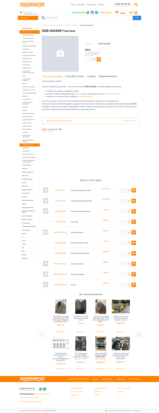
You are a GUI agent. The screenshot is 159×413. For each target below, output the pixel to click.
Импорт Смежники (27, 200)
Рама (24, 76)
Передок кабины (28, 116)
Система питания (28, 38)
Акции (73, 4)
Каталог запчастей (62, 4)
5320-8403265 (60, 243)
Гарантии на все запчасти (28, 397)
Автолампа (26, 151)
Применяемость (108, 76)
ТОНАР (24, 233)
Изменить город (129, 120)
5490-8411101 (60, 190)
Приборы (25, 96)
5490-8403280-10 (60, 285)
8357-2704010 (82, 359)
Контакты (100, 4)
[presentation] (41, 334)
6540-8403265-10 (60, 232)
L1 (22, 237)
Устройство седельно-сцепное (28, 72)
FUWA (24, 244)
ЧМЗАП (24, 255)
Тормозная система (29, 90)
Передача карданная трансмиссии (29, 161)
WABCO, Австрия (27, 219)
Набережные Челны (30, 13)
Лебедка (25, 107)
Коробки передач (27, 179)
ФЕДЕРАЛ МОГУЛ (27, 190)
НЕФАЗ (24, 204)
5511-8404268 (60, 222)
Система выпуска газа (28, 42)
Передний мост (27, 61)
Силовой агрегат (27, 28)
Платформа (26, 148)
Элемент (24, 197)
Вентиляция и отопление (27, 136)
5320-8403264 (60, 253)
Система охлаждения (29, 46)
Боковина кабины (28, 119)
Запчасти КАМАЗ (27, 32)
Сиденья (25, 132)
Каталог (23, 18)
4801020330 (102, 359)
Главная (45, 25)
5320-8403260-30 (60, 274)
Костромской (26, 193)
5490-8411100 (60, 201)
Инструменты (27, 99)
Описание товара (52, 76)
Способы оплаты (74, 76)
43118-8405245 (60, 211)
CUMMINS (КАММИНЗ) (29, 226)
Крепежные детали (28, 154)
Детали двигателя (28, 35)
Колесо (25, 83)
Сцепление (26, 49)
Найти (137, 18)
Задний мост (27, 65)
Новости (121, 379)
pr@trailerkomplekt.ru (112, 94)
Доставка (81, 4)
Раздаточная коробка (29, 55)
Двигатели (25, 175)
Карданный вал (27, 58)
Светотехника (26, 230)
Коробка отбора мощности (28, 103)
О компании (91, 4)
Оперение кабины (28, 144)
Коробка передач (28, 52)
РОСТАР (24, 182)
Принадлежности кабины (28, 141)
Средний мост (27, 68)
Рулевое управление (29, 87)
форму (78, 94)
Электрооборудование (30, 93)
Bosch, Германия (27, 216)
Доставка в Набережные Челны (60, 121)
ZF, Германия (26, 223)
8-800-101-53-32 (122, 4)
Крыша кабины (27, 126)
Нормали (24, 168)
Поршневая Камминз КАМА (28, 211)
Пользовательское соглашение (30, 401)
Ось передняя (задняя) (29, 157)
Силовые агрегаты (27, 172)
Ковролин (25, 258)
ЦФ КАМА (25, 186)
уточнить (94, 53)
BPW (23, 251)
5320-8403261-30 (60, 264)
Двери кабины (27, 129)
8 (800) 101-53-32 (85, 96)
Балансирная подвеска (27, 79)
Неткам (137, 410)
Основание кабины (29, 113)
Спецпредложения (27, 207)
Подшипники (27, 165)
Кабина (25, 110)
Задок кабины (27, 123)
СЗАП (23, 241)
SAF (23, 248)
